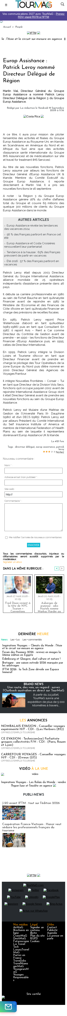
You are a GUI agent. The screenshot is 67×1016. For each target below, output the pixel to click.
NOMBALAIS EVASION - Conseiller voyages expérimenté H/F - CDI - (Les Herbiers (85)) (33, 727)
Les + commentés (32, 639)
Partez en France (19, 957)
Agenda (52, 933)
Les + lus (15, 639)
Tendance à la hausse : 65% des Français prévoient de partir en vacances (32, 254)
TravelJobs (19, 961)
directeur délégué (25, 447)
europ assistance (45, 447)
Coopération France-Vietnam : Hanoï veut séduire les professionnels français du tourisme (31, 827)
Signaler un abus (12, 562)
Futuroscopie (21, 941)
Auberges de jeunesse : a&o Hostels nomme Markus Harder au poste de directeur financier (49, 606)
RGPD (34, 938)
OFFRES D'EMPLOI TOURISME (18, 732)
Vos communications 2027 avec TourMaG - (33, 15)
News (4, 639)
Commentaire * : (13, 500)
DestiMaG (19, 938)
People (19, 27)
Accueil (7, 27)
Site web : (9, 489)
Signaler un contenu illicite (37, 930)
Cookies (34, 941)
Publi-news (33, 795)
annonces (33, 720)
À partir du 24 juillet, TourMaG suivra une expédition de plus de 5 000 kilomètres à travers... (46, 700)
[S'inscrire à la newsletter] (8, 1006)
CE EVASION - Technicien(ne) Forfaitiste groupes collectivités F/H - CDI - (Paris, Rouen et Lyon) (33, 742)
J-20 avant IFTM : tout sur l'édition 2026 (31, 803)
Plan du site (37, 936)
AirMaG (18, 927)
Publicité (52, 930)
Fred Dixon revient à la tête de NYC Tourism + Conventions (17, 606)
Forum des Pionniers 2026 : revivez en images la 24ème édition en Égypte (31, 654)
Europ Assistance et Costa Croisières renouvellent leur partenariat (29, 245)
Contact (52, 927)
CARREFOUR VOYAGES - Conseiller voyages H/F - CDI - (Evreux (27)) (33, 756)
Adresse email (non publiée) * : (21, 477)
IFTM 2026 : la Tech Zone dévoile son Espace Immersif (30, 671)
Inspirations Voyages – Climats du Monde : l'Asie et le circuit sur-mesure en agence (32, 647)
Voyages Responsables (21, 977)
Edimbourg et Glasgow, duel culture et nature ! (31, 659)
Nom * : (8, 465)
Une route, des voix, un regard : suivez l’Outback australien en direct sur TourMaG (33, 689)
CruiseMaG (20, 936)
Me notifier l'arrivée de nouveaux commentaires (35, 537)
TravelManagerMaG (20, 965)
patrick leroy (60, 448)
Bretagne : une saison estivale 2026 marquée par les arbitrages (32, 664)
